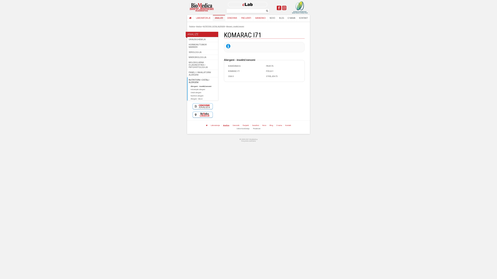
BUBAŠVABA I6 (234, 66)
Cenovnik (232, 18)
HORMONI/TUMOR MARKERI (198, 45)
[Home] (201, 7)
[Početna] (190, 18)
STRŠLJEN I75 (272, 76)
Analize (219, 18)
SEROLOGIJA (195, 52)
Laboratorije (203, 18)
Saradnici (260, 18)
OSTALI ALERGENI (196, 93)
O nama (291, 18)
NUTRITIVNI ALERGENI (197, 96)
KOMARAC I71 (234, 71)
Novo (272, 18)
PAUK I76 (269, 66)
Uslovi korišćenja (243, 128)
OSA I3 (231, 76)
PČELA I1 (269, 71)
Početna (192, 26)
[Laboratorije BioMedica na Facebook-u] (279, 8)
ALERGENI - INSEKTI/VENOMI (235, 26)
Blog (281, 18)
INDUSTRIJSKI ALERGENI (198, 89)
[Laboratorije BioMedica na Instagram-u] (284, 8)
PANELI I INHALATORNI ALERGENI (200, 73)
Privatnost (256, 128)
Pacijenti (246, 18)
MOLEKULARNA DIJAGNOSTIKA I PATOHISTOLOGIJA (198, 64)
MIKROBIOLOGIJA (197, 57)
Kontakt (303, 18)
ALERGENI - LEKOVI (197, 99)
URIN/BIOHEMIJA (197, 39)
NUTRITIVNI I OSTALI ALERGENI (214, 26)
